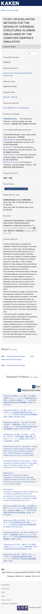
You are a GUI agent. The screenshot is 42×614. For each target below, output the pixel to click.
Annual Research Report (16, 356)
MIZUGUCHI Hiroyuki (10, 162)
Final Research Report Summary (17, 357)
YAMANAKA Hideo (10, 119)
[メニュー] (39, 2)
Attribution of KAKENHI (9, 603)
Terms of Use (6, 600)
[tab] (22, 377)
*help (17, 195)
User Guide (5, 589)
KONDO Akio (7, 147)
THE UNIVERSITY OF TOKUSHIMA (16, 108)
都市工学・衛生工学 (10, 97)
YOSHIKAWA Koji (9, 140)
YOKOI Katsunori (9, 155)
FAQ (2, 592)
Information (5, 585)
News (3, 596)
